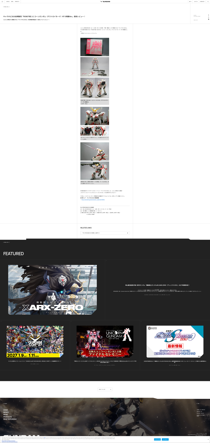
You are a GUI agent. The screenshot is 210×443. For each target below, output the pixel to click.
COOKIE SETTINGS (202, 415)
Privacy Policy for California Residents (8, 440)
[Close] (208, 439)
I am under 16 (165, 439)
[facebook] (208, 19)
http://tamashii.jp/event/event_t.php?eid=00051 (93, 199)
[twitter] (208, 17)
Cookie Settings (157, 439)
